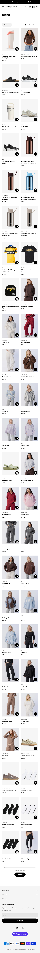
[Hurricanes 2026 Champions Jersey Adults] (10, 253)
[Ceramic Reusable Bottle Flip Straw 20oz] (10, 181)
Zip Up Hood (5, 342)
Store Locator (20, 2)
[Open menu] (3, 7)
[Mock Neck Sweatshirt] (29, 289)
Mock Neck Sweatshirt (27, 306)
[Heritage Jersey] (10, 567)
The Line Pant (5, 687)
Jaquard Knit (5, 445)
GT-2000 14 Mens (25, 92)
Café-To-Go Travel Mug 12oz (9, 127)
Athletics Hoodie (25, 583)
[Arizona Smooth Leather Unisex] (10, 76)
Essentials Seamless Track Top (29, 56)
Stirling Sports (13, 949)
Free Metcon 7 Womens (8, 161)
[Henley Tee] (10, 394)
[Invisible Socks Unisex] (29, 773)
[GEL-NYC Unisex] (29, 110)
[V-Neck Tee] (29, 636)
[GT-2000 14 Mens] (29, 76)
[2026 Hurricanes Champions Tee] (29, 253)
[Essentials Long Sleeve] (29, 463)
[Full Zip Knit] (29, 670)
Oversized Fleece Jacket (27, 376)
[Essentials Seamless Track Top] (29, 39)
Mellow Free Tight (25, 859)
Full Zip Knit (24, 687)
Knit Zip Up (23, 549)
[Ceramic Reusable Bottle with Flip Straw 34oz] (10, 217)
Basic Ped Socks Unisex (27, 824)
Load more (20, 874)
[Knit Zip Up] (29, 532)
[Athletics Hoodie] (29, 567)
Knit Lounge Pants (7, 549)
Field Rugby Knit (6, 618)
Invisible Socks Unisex (26, 790)
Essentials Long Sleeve (27, 480)
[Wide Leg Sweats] (29, 326)
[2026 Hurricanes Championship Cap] (10, 289)
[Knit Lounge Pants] (10, 532)
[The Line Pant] (10, 670)
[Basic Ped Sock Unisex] (10, 842)
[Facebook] (33, 7)
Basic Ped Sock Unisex (8, 859)
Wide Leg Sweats (25, 342)
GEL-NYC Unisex (25, 127)
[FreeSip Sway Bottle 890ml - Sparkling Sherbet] (10, 39)
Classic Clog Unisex (7, 480)
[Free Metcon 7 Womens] (10, 145)
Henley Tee (5, 411)
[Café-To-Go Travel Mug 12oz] (10, 110)
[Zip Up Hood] (10, 326)
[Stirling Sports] (11, 7)
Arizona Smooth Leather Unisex (10, 92)
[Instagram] (37, 7)
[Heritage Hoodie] (10, 498)
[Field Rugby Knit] (10, 601)
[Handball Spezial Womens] (29, 739)
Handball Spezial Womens (27, 755)
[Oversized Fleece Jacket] (29, 360)
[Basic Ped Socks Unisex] (29, 808)
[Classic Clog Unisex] (10, 463)
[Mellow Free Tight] (29, 842)
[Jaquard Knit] (10, 429)
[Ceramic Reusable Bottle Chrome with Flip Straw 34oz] (29, 145)
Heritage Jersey (6, 583)
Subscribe (20, 920)
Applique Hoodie (25, 445)
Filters (5, 25)
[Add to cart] (17, 49)
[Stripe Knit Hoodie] (29, 394)
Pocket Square (31, 949)
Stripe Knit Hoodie (25, 411)
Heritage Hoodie (6, 514)
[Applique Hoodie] (29, 429)
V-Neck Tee (24, 652)
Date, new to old (32, 25)
